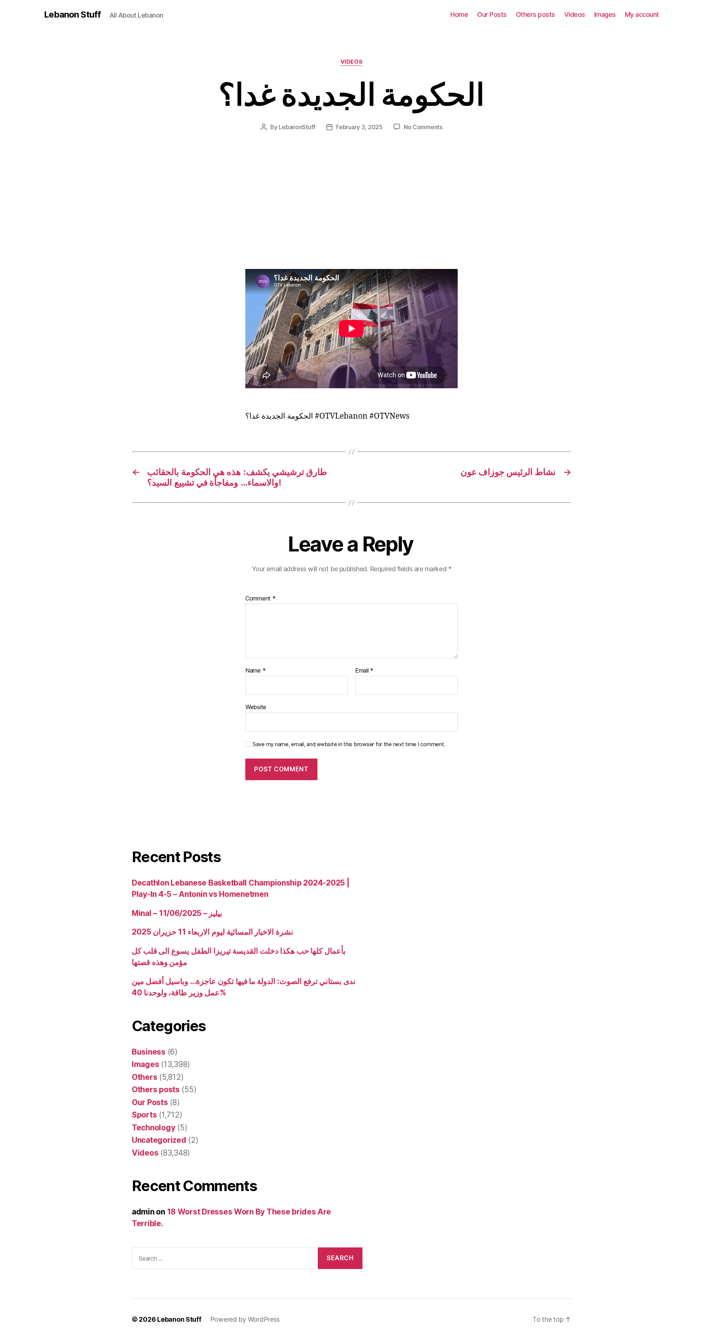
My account (642, 14)
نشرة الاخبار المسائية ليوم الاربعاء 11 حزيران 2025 (212, 931)
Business (148, 1051)
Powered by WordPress (245, 1319)
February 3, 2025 (359, 127)
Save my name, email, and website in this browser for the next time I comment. (349, 744)
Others (144, 1077)
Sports (144, 1114)
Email (364, 670)
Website (255, 706)
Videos (574, 14)
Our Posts (492, 14)
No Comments (423, 127)
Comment (260, 598)
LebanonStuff (297, 127)
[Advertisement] (106, 215)
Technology (153, 1127)
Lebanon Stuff (72, 14)
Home (459, 14)
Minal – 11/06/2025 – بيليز (177, 913)
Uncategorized (159, 1140)
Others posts (535, 14)
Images (605, 14)
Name (255, 670)
